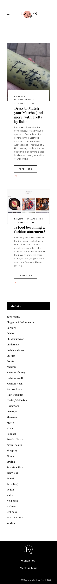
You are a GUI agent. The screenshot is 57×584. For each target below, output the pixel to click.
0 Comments (19, 103)
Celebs (10, 333)
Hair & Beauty (15, 394)
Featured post (15, 389)
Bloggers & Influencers (20, 322)
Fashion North (15, 378)
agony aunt (13, 316)
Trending (12, 484)
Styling (11, 461)
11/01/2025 (18, 96)
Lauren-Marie (37, 219)
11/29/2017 (18, 219)
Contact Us (28, 560)
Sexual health (14, 445)
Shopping (12, 450)
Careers (11, 327)
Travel (10, 478)
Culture (11, 355)
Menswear (13, 417)
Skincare (12, 456)
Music (10, 422)
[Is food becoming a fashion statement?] (28, 206)
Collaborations (15, 350)
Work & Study (15, 517)
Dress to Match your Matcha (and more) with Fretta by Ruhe (28, 115)
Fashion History (16, 372)
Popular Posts (15, 439)
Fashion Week (15, 383)
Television (13, 472)
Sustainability (15, 467)
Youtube (11, 523)
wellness (12, 506)
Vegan (10, 489)
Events (10, 361)
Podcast (11, 433)
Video (10, 495)
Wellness (12, 512)
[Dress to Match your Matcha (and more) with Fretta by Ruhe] (28, 72)
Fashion (11, 366)
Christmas (13, 344)
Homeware (13, 406)
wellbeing (12, 500)
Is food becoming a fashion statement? (29, 229)
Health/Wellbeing (17, 400)
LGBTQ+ (12, 411)
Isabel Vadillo (24, 100)
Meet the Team (28, 568)
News (10, 428)
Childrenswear (15, 339)
